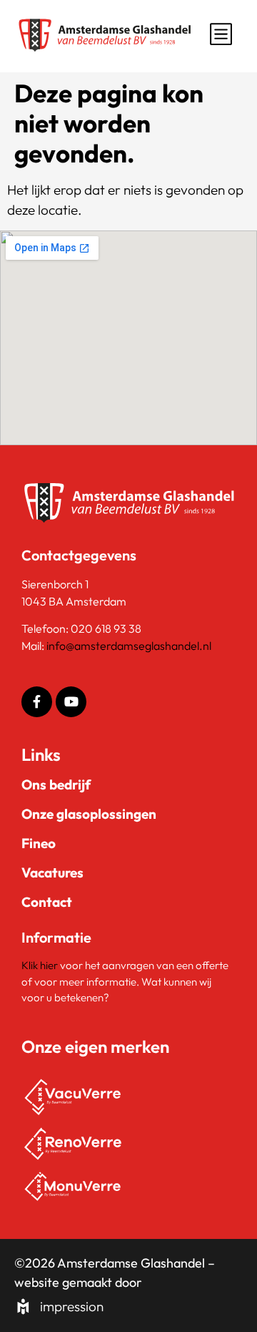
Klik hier (40, 965)
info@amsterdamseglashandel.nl (128, 645)
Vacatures (52, 872)
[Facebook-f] (36, 701)
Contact (46, 902)
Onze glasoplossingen (88, 814)
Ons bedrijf (56, 784)
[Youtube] (71, 701)
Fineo (38, 843)
